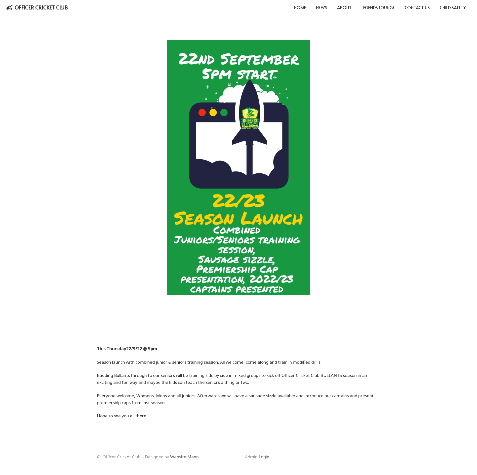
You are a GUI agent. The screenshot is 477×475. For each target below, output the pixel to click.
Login (264, 457)
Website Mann (184, 457)
